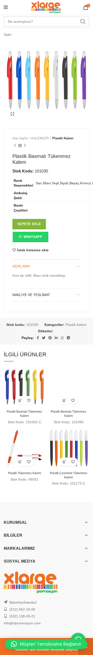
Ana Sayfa (20, 138)
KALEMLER (40, 138)
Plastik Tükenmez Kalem (24, 473)
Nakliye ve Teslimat (31, 295)
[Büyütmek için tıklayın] (12, 114)
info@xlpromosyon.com (22, 623)
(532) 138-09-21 (22, 616)
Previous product (14, 145)
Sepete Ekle (29, 224)
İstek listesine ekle (33, 250)
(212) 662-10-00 (22, 609)
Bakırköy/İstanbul (22, 602)
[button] (30, 238)
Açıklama (21, 266)
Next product (24, 145)
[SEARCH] (82, 21)
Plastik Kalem (62, 138)
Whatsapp (33, 237)
